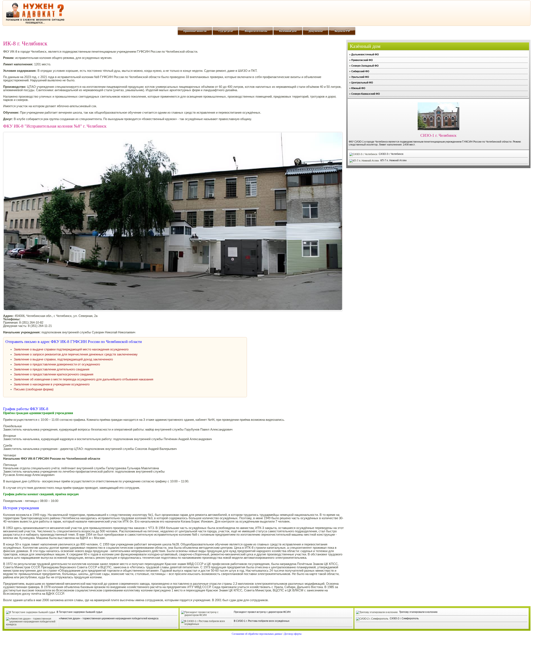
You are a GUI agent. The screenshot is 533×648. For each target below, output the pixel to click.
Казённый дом (287, 30)
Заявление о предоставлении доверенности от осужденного (57, 364)
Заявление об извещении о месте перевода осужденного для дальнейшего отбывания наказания (83, 379)
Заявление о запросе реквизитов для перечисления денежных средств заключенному (76, 354)
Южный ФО (358, 88)
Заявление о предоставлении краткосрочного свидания (53, 374)
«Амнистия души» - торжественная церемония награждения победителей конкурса (108, 618)
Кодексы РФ (342, 30)
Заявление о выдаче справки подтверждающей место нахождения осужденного (71, 349)
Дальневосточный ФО (365, 54)
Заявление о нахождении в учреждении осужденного (52, 384)
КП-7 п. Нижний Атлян (393, 160)
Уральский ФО (360, 77)
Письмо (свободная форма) (34, 389)
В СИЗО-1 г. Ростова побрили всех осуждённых (261, 620)
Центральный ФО (362, 82)
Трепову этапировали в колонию (418, 612)
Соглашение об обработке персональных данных (257, 633)
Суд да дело (225, 30)
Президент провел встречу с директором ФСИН (262, 612)
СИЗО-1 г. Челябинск (438, 135)
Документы (315, 30)
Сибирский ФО (360, 71)
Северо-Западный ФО (365, 65)
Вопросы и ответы (256, 30)
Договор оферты (292, 633)
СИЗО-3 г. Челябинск (391, 154)
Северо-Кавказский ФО (365, 93)
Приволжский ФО (362, 60)
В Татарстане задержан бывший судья (79, 612)
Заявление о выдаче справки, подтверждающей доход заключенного (63, 359)
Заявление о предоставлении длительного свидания (51, 369)
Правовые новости (194, 30)
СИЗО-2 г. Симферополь (404, 618)
